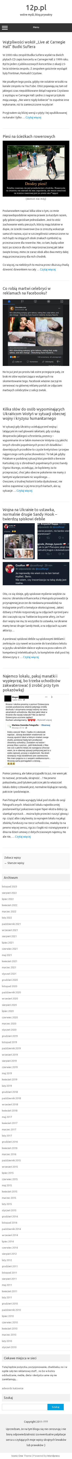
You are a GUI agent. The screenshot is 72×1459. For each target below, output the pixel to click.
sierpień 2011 (9, 1278)
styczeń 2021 (9, 973)
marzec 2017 (9, 1129)
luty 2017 (7, 1135)
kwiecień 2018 (9, 1110)
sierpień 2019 (9, 1060)
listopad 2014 (9, 1222)
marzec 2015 (9, 1197)
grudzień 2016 (10, 1141)
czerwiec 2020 (10, 1017)
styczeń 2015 (9, 1210)
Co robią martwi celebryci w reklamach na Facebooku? (27, 290)
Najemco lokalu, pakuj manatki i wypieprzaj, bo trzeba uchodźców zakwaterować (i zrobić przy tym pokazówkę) (31, 683)
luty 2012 (7, 1260)
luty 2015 (7, 1204)
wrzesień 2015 (10, 1166)
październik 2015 (11, 1160)
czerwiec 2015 (10, 1179)
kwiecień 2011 (9, 1291)
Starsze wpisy (14, 863)
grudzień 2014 (10, 1216)
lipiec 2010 (8, 1316)
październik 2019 (11, 1048)
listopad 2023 (9, 886)
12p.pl (36, 7)
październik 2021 (11, 924)
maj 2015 (7, 1185)
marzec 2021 (9, 967)
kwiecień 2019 (9, 1079)
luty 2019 (7, 1085)
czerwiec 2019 (10, 1067)
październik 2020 (11, 992)
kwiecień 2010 (9, 1328)
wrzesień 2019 (10, 1054)
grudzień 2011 (10, 1266)
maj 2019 (7, 1073)
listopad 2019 (9, 1042)
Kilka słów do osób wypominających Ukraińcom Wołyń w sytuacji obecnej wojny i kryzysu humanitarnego (34, 414)
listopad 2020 (9, 986)
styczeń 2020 (9, 1029)
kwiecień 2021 (9, 961)
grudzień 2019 (10, 1036)
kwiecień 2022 (9, 905)
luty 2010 (7, 1341)
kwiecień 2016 (9, 1148)
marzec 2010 (9, 1334)
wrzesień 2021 (10, 930)
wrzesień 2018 (10, 1104)
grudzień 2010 (10, 1303)
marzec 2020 (9, 1023)
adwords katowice (12, 1388)
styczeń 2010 (9, 1347)
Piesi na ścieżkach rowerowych (29, 136)
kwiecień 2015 (9, 1191)
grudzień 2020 (10, 979)
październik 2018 (11, 1098)
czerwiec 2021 (10, 948)
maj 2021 (7, 955)
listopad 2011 (9, 1272)
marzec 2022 (9, 911)
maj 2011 (7, 1285)
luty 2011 (7, 1297)
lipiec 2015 (8, 1172)
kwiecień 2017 (9, 1123)
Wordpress (53, 1455)
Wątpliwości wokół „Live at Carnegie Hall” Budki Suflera (34, 44)
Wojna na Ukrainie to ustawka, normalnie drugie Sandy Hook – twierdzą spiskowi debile (30, 514)
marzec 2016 (9, 1154)
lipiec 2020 (8, 1011)
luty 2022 (7, 917)
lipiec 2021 (8, 942)
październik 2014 (11, 1229)
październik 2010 (11, 1310)
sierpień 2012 (9, 1253)
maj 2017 (7, 1117)
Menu (36, 27)
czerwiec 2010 (10, 1322)
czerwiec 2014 (10, 1247)
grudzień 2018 (10, 1092)
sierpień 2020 (9, 1004)
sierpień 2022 (9, 892)
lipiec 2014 (8, 1241)
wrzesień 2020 (10, 998)
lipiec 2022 (8, 899)
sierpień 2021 (9, 936)
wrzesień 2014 (10, 1235)
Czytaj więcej (33, 118)
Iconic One (17, 1455)
